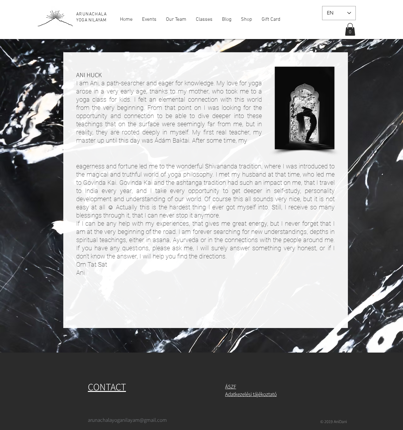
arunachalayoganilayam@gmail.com (127, 419)
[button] (350, 29)
